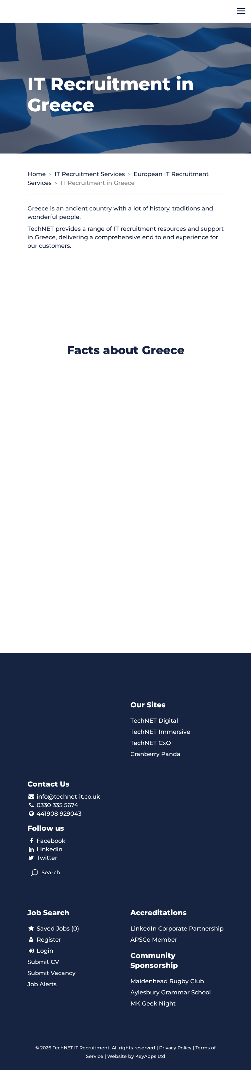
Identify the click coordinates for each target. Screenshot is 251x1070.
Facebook (51, 840)
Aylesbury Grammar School (170, 992)
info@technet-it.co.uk (68, 796)
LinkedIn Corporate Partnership (177, 928)
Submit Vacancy (51, 973)
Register (48, 939)
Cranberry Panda (155, 754)
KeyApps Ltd (150, 1056)
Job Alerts (42, 984)
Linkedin (49, 849)
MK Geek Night (153, 1003)
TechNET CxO (150, 743)
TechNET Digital (154, 720)
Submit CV (43, 962)
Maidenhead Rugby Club (167, 981)
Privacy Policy (175, 1048)
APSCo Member (153, 939)
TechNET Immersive (160, 731)
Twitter (47, 857)
